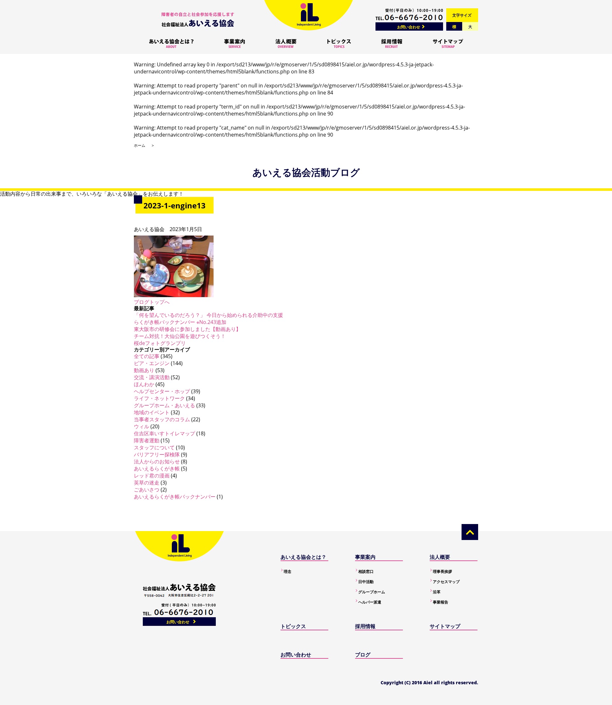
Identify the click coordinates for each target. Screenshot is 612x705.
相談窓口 (366, 571)
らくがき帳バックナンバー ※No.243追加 (180, 322)
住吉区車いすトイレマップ (164, 433)
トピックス (293, 626)
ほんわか (144, 384)
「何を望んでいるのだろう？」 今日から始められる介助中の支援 (208, 315)
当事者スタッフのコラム (162, 419)
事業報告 (440, 602)
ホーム (139, 145)
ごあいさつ (146, 489)
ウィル (141, 426)
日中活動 (366, 581)
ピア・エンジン (152, 363)
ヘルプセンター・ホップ (162, 391)
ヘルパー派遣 (369, 602)
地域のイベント (152, 412)
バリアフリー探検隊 (157, 454)
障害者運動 (146, 440)
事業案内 (365, 556)
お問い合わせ (408, 27)
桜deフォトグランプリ (160, 343)
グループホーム (371, 592)
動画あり (144, 370)
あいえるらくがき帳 (157, 468)
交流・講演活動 (152, 377)
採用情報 (365, 626)
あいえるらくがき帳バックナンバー (174, 496)
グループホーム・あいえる (164, 405)
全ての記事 (146, 356)
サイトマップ (445, 626)
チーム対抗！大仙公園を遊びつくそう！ (180, 336)
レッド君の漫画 (152, 475)
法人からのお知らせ (157, 461)
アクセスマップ (446, 581)
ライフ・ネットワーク (159, 398)
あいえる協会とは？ (303, 556)
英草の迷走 (146, 482)
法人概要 (440, 556)
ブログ (362, 654)
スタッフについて (154, 447)
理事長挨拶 (442, 571)
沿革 (437, 592)
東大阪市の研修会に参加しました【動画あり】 (187, 329)
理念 (287, 571)
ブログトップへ (152, 301)
